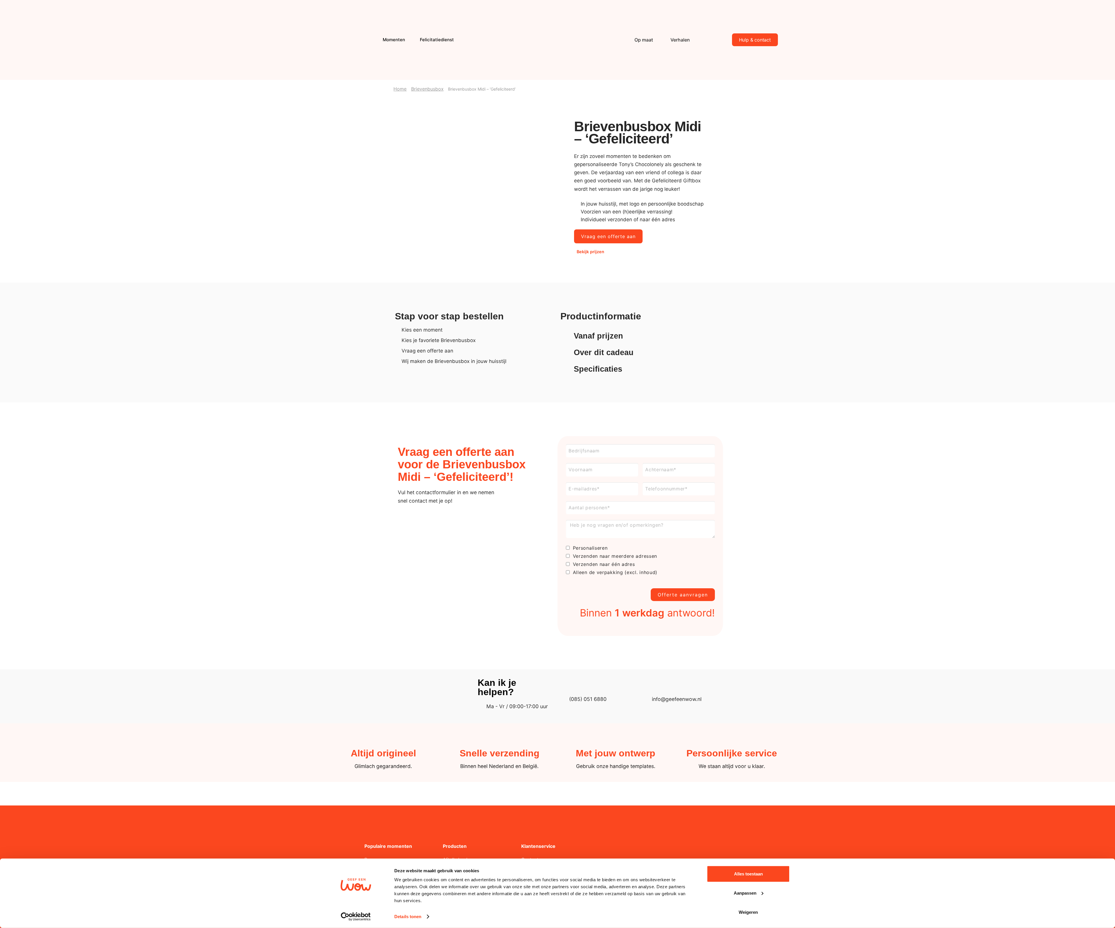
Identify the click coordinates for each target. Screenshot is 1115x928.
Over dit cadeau (604, 352)
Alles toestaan (748, 873)
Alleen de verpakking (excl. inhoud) (615, 572)
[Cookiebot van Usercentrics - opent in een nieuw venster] (355, 916)
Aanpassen (745, 893)
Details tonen (407, 916)
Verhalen (680, 40)
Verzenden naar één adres (604, 564)
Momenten (394, 39)
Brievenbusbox (427, 89)
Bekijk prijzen (590, 251)
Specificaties (598, 368)
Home (400, 89)
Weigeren (748, 911)
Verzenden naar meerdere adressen (615, 556)
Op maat (643, 40)
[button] (640, 336)
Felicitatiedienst (437, 39)
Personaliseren (590, 548)
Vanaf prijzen (598, 335)
